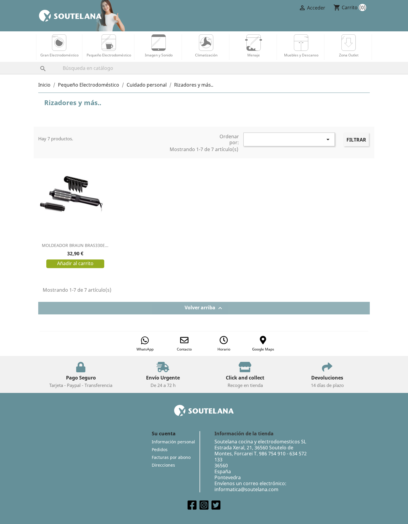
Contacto (184, 349)
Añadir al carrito (75, 263)
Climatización (206, 55)
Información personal (173, 442)
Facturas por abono (171, 457)
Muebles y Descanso (301, 55)
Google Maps (263, 349)
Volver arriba (204, 308)
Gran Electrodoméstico (59, 55)
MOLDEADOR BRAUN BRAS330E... (75, 245)
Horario (223, 349)
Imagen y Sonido (159, 55)
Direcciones (163, 465)
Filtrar (356, 139)
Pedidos (160, 449)
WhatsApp (145, 349)
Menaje (253, 55)
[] (37, 62)
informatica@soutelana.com (246, 489)
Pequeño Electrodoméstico (109, 55)
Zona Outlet (348, 55)
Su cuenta (164, 433)
